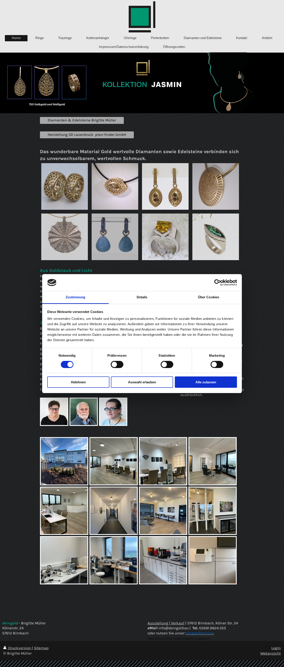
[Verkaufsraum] (113, 461)
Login (276, 648)
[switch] (117, 364)
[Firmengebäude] (64, 461)
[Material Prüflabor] (163, 560)
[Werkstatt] (113, 560)
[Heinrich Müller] (83, 412)
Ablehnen (78, 382)
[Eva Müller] (113, 412)
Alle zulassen (205, 382)
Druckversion (19, 648)
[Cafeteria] (163, 511)
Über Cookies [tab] (208, 297)
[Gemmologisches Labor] (64, 560)
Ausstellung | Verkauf (166, 623)
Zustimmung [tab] (75, 297)
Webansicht (270, 653)
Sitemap (41, 648)
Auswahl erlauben (142, 382)
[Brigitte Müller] (54, 412)
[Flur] (113, 511)
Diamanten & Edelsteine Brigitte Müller (82, 120)
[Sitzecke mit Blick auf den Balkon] (212, 461)
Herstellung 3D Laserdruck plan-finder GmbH (87, 135)
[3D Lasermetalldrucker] (212, 560)
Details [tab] (142, 297)
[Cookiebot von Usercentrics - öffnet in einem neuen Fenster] (217, 282)
